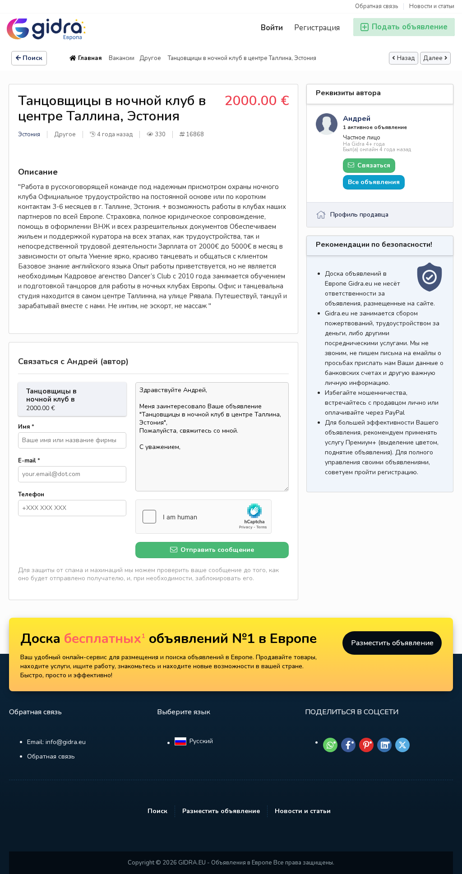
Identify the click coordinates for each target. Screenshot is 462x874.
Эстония (29, 134)
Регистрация (317, 28)
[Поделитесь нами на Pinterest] (366, 745)
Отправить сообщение (216, 550)
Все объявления (374, 182)
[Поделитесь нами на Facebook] (348, 745)
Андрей (356, 119)
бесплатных (104, 638)
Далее (433, 58)
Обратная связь (376, 6)
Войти (272, 28)
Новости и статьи (431, 6)
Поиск (32, 58)
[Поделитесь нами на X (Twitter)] (402, 745)
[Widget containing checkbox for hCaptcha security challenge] (203, 516)
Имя (26, 427)
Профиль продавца (359, 214)
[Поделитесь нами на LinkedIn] (384, 745)
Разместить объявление (392, 643)
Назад (406, 58)
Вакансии (121, 58)
